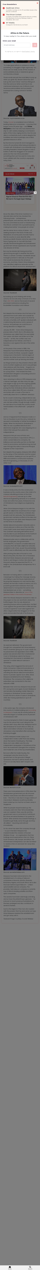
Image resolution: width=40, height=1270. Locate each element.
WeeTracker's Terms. (28, 51)
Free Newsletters (10, 4)
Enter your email (9, 41)
